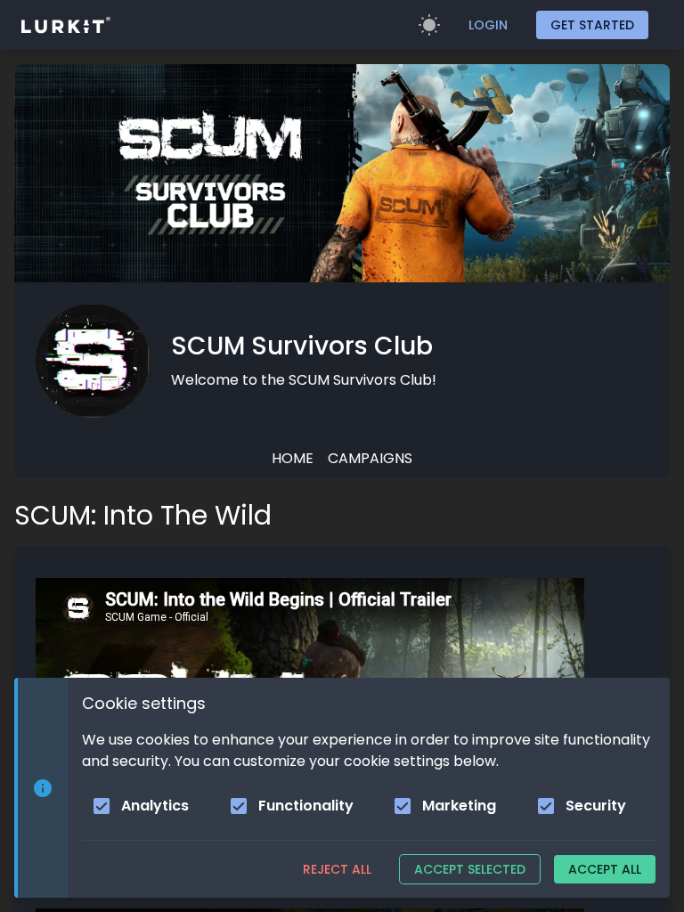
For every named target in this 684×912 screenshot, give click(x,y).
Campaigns (370, 458)
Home (293, 458)
